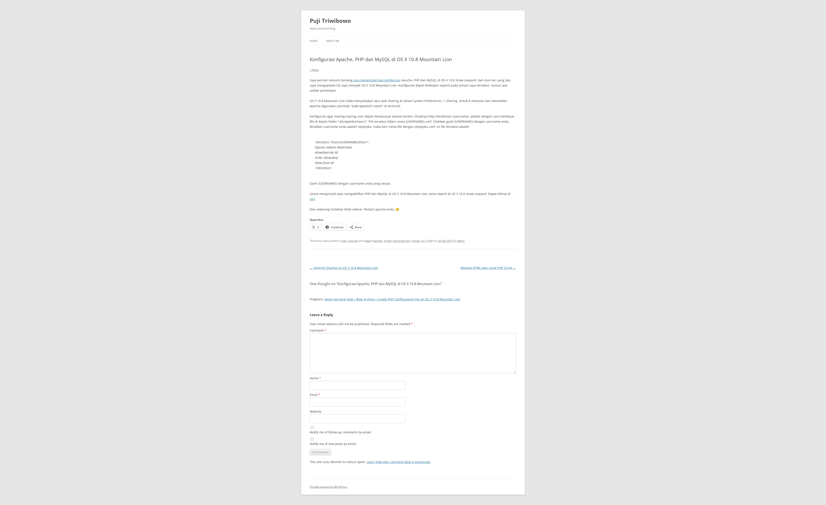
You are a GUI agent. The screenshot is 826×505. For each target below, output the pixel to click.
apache (377, 241)
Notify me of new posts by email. (333, 444)
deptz (460, 241)
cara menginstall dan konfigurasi (376, 80)
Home (313, 41)
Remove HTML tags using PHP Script (488, 268)
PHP (430, 241)
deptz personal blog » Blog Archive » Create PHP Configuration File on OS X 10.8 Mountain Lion (392, 299)
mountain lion (402, 241)
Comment (318, 330)
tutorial (353, 241)
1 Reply (314, 70)
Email (315, 395)
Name (315, 378)
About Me (332, 41)
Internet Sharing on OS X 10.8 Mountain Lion (344, 268)
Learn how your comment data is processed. (399, 462)
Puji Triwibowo (330, 21)
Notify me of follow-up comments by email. (341, 432)
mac (344, 241)
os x (423, 241)
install (387, 241)
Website (315, 411)
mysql (416, 241)
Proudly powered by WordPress (328, 487)
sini (312, 199)
